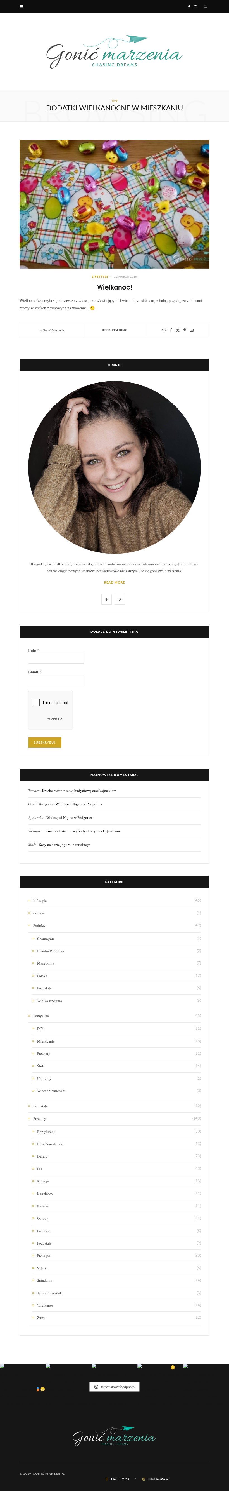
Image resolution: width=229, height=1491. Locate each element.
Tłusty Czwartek (49, 1292)
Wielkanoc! (114, 286)
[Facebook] (171, 330)
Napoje (42, 1205)
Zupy (41, 1317)
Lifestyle (100, 277)
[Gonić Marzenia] (114, 51)
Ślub (40, 1066)
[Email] (192, 330)
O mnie (38, 913)
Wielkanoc (45, 1305)
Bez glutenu (46, 1131)
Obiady (42, 1218)
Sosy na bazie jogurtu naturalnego (65, 844)
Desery (42, 1156)
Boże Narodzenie (50, 1143)
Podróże (39, 925)
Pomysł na (41, 1015)
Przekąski (44, 1255)
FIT (39, 1168)
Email (34, 672)
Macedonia (45, 963)
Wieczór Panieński (51, 1090)
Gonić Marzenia (53, 330)
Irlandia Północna (50, 950)
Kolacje (43, 1181)
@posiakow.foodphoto (117, 1386)
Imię (33, 650)
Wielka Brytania (49, 1000)
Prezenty (43, 1053)
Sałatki (42, 1268)
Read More (114, 582)
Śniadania (44, 1280)
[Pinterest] (184, 330)
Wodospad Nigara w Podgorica (79, 803)
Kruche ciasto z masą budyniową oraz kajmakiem (79, 790)
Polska (42, 975)
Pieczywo (44, 1230)
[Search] (205, 6)
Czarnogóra (46, 938)
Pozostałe (44, 988)
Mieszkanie (46, 1041)
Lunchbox (45, 1193)
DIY (40, 1028)
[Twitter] (178, 330)
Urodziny (44, 1078)
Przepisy (39, 1118)
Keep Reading (115, 330)
